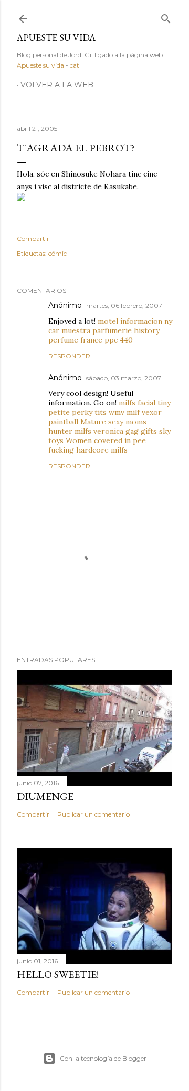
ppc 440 (118, 340)
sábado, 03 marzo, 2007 (123, 378)
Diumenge (45, 796)
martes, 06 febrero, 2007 (124, 306)
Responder (69, 356)
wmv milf (124, 412)
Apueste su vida (56, 37)
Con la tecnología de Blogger (103, 1058)
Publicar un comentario (93, 814)
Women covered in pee (106, 440)
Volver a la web (56, 85)
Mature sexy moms (113, 421)
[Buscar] (166, 16)
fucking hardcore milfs (88, 450)
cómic (57, 253)
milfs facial (137, 402)
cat (74, 65)
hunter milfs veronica (85, 431)
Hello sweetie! (58, 974)
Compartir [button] (33, 239)
